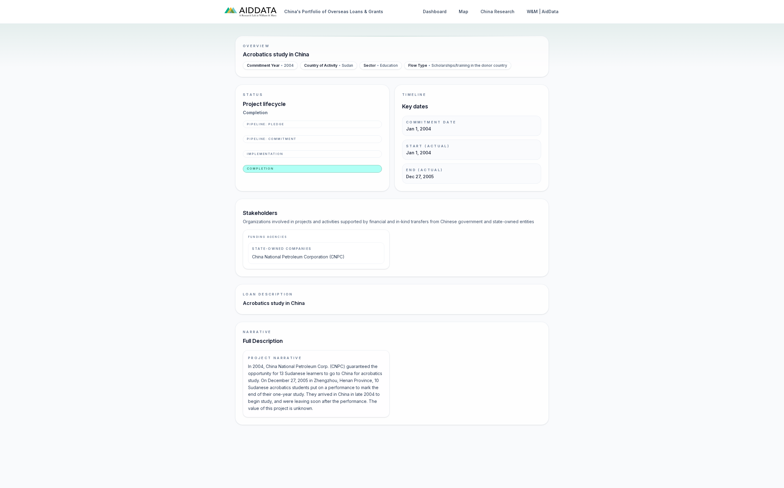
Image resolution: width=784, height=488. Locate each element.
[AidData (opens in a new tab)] (251, 11)
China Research (497, 11)
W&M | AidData (543, 11)
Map (463, 11)
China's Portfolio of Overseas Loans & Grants (333, 11)
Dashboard (435, 11)
